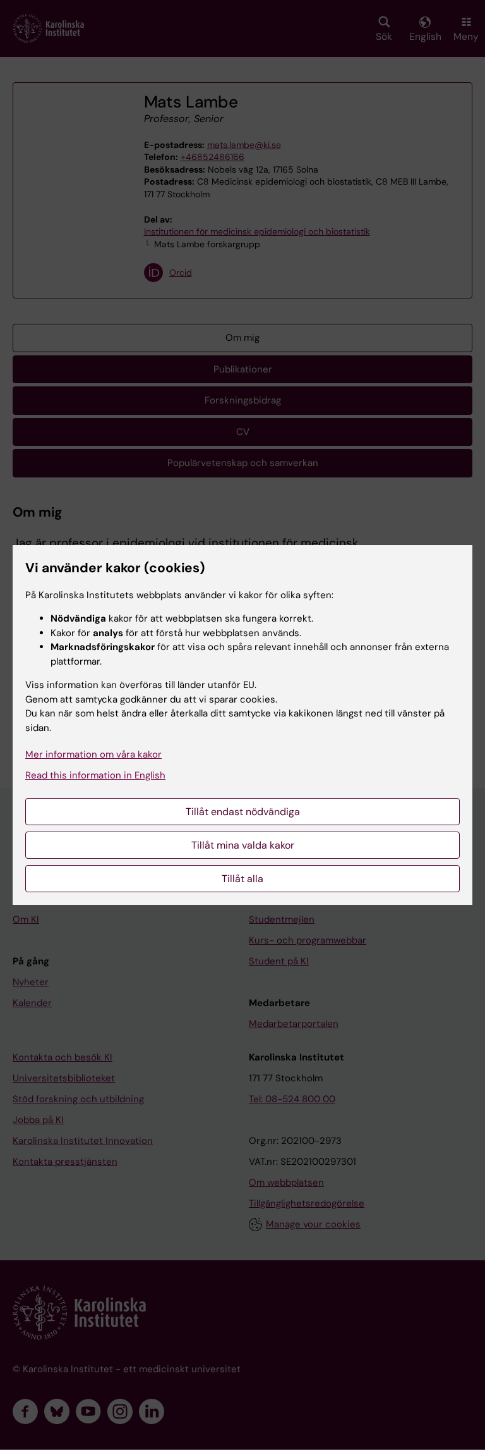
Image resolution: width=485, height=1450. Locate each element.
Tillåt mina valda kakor (242, 845)
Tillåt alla (242, 878)
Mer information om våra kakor (93, 754)
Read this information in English (95, 775)
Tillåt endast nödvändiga (243, 811)
